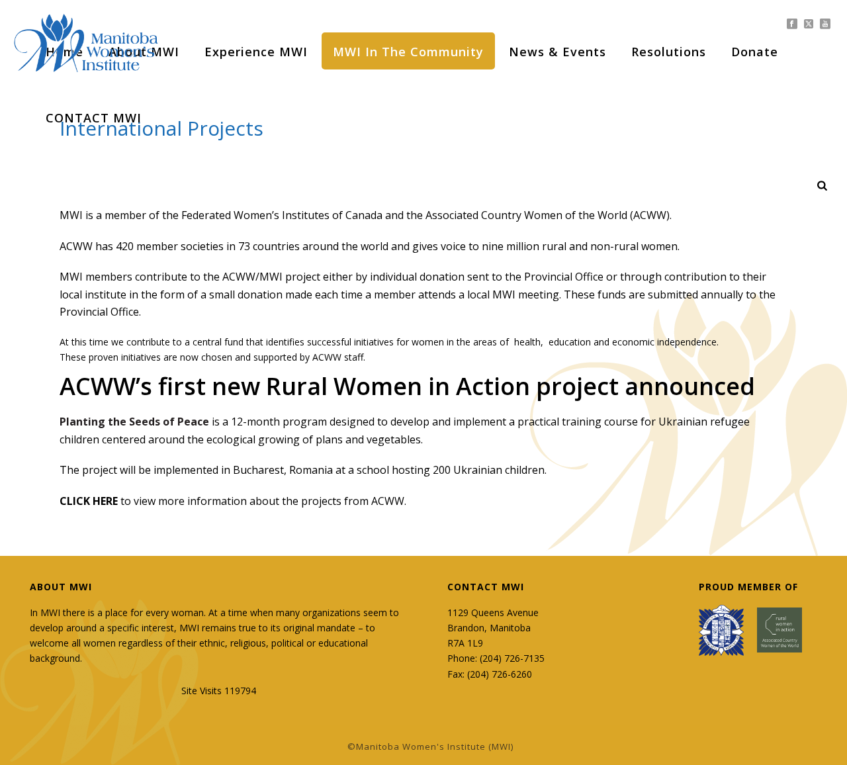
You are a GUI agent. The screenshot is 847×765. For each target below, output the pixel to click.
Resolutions (668, 52)
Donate (754, 52)
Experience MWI (256, 52)
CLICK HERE (89, 501)
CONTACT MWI (94, 118)
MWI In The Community (408, 52)
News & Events (557, 52)
